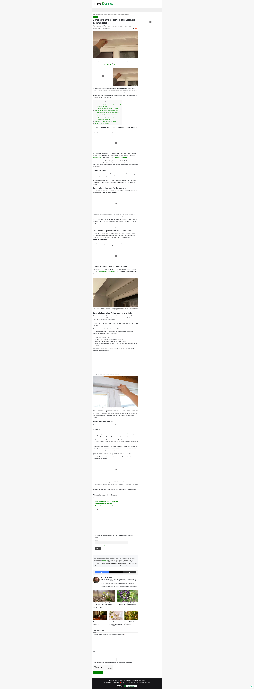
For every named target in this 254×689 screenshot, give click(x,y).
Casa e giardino (122, 9)
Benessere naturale (110, 9)
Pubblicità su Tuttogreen (140, 680)
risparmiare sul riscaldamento (107, 271)
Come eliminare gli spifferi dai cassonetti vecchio (106, 110)
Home (95, 14)
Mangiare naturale (134, 9)
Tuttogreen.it (106, 557)
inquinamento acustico (121, 157)
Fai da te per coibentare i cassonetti (105, 116)
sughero (103, 433)
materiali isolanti (97, 157)
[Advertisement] (103, 76)
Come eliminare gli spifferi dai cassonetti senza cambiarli (108, 117)
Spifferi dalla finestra (102, 106)
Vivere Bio (152, 9)
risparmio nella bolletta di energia (106, 65)
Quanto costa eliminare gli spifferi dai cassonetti (106, 121)
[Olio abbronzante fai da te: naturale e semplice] (100, 616)
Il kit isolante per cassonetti (103, 119)
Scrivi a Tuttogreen (131, 680)
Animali (100, 9)
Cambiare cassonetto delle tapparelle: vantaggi (108, 112)
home (95, 9)
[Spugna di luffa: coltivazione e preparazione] (131, 616)
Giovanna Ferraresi (97, 28)
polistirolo (130, 433)
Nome (94, 651)
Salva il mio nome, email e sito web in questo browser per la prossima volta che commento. (113, 662)
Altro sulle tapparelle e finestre (102, 123)
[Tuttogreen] (103, 4)
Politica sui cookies (119, 680)
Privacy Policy (111, 680)
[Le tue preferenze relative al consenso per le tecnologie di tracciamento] (251, 686)
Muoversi (144, 9)
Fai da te (105, 14)
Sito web (118, 656)
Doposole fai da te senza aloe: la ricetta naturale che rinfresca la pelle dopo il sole (115, 623)
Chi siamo (125, 680)
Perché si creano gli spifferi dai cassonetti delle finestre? (108, 104)
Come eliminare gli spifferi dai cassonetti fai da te (106, 114)
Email (96, 540)
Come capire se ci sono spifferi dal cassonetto (108, 108)
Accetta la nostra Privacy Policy (103, 545)
